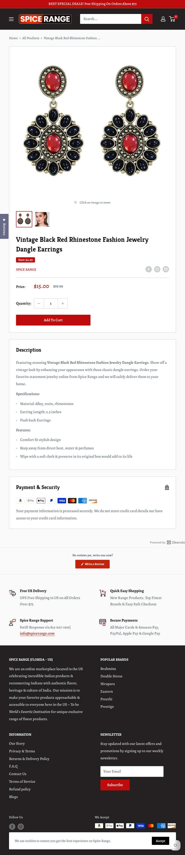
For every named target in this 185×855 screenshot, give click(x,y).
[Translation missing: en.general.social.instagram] (157, 269)
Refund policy (20, 789)
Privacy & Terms (22, 751)
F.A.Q (13, 766)
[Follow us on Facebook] (12, 826)
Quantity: (23, 303)
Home (13, 38)
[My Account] (163, 18)
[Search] (147, 19)
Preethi (106, 699)
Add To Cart (53, 320)
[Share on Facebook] (149, 269)
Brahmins (108, 668)
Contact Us (17, 773)
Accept (160, 841)
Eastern (106, 691)
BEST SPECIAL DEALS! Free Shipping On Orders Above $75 (93, 3)
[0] (172, 19)
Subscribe (115, 784)
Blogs (13, 796)
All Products (30, 38)
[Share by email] (166, 269)
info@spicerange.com (37, 633)
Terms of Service (22, 781)
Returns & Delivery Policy (29, 758)
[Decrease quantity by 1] (39, 303)
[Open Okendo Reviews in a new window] (167, 542)
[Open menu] (11, 19)
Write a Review (97, 565)
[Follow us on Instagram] (21, 826)
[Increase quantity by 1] (62, 303)
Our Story (17, 743)
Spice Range (26, 269)
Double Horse (111, 676)
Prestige (107, 706)
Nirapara (107, 683)
